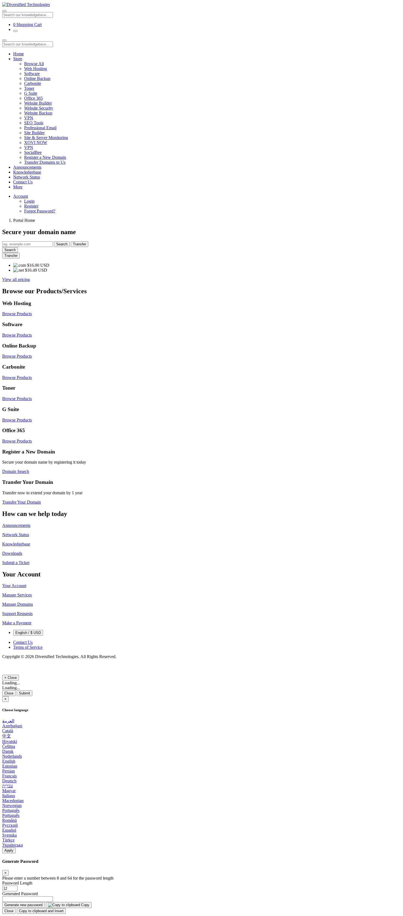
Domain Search (15, 471)
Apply (8, 850)
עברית (7, 785)
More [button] (17, 187)
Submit (24, 693)
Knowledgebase (27, 172)
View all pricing (16, 279)
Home (18, 53)
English (8, 761)
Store (17, 58)
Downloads (12, 553)
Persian (8, 771)
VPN (28, 118)
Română (9, 820)
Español (9, 830)
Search (61, 244)
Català (7, 730)
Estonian (9, 766)
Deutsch (9, 781)
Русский (10, 825)
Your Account (14, 585)
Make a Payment (16, 623)
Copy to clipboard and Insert (41, 911)
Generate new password (23, 905)
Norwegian (12, 805)
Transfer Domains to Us (45, 162)
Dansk (7, 751)
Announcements (27, 167)
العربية (8, 721)
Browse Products (17, 313)
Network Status (26, 177)
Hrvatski (9, 741)
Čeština (8, 746)
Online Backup (37, 78)
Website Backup (38, 113)
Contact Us (23, 182)
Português (10, 810)
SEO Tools (33, 122)
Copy (84, 905)
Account (20, 196)
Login (29, 201)
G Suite (30, 93)
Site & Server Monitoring (46, 137)
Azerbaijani (12, 725)
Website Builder (38, 103)
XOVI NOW (35, 142)
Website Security (38, 108)
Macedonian (13, 800)
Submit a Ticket (15, 562)
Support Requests (17, 613)
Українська (12, 845)
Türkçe (8, 840)
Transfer (79, 244)
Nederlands (12, 756)
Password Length (17, 883)
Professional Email (40, 127)
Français (9, 776)
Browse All (34, 63)
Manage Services (17, 595)
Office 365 (33, 98)
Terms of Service (27, 647)
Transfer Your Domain (21, 502)
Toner (29, 88)
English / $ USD (28, 633)
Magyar (9, 790)
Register (31, 206)
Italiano (8, 795)
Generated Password (20, 893)
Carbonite (32, 83)
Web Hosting (35, 68)
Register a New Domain (45, 157)
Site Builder (34, 132)
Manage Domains (17, 604)
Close (8, 693)
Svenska (9, 835)
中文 (6, 736)
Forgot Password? (39, 211)
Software (32, 73)
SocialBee (33, 152)
